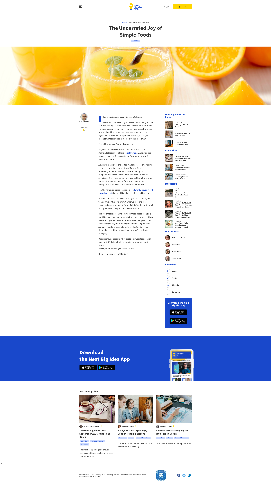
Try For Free (182, 6)
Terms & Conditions (126, 475)
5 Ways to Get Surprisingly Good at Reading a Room (132, 432)
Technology (84, 444)
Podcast (97, 475)
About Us (116, 475)
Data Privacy (137, 475)
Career (131, 438)
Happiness (135, 41)
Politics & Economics (181, 438)
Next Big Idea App (84, 475)
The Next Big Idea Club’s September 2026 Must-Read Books (94, 434)
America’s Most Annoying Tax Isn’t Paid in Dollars (172, 432)
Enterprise (109, 475)
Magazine (124, 22)
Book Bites (84, 441)
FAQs (103, 475)
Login (166, 6)
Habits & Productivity (97, 441)
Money (169, 438)
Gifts (92, 475)
